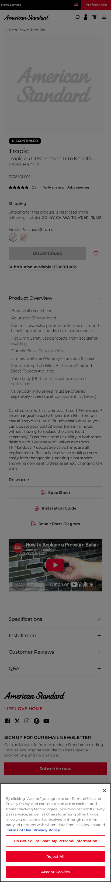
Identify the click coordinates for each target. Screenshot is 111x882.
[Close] (104, 791)
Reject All (55, 856)
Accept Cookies (55, 872)
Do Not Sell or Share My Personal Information (56, 841)
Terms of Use (19, 830)
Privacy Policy (46, 830)
